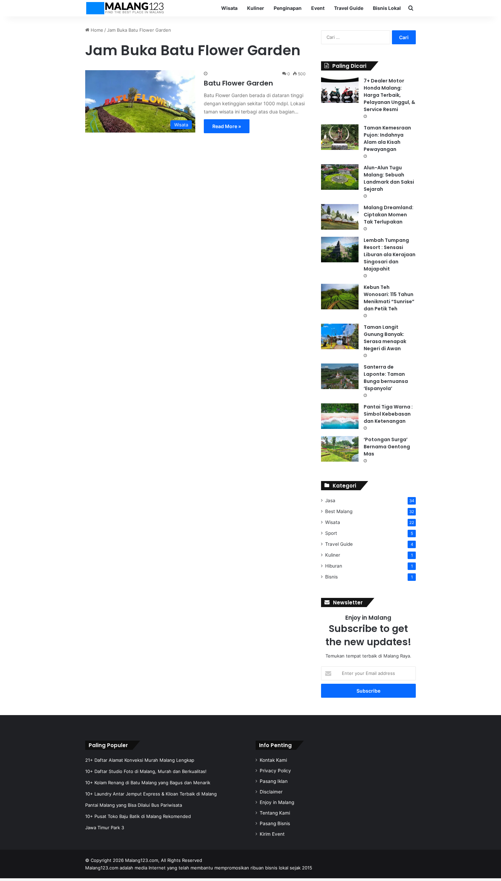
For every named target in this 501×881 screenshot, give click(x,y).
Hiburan (333, 566)
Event (317, 8)
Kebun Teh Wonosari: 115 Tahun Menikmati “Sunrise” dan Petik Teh (389, 298)
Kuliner (255, 8)
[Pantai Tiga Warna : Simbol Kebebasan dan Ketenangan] (340, 416)
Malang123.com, (143, 860)
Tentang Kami (275, 813)
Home (96, 30)
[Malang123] (124, 8)
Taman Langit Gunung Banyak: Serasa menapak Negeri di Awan (385, 338)
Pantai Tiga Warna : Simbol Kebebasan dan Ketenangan (388, 413)
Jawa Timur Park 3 (104, 827)
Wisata (229, 8)
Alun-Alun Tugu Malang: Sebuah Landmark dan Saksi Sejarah (389, 178)
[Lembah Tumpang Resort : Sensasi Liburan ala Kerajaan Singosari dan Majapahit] (340, 249)
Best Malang (338, 511)
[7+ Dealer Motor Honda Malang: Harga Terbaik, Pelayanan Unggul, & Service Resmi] (340, 90)
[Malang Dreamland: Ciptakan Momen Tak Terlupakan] (340, 217)
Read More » (226, 126)
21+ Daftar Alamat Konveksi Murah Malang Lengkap (139, 760)
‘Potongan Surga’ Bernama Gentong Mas (387, 446)
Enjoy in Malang (277, 802)
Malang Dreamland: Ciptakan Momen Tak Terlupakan (388, 214)
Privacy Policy (275, 770)
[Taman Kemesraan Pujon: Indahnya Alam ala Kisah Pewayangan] (340, 137)
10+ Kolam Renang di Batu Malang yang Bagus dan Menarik (147, 782)
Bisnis (331, 576)
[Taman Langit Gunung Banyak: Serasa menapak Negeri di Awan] (340, 336)
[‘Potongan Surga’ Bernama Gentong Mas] (340, 449)
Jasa (330, 500)
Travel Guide (348, 8)
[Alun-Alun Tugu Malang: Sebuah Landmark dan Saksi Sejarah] (340, 177)
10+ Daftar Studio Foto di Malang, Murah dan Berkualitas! (146, 771)
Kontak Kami (273, 760)
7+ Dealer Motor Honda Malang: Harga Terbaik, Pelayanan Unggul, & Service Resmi (389, 95)
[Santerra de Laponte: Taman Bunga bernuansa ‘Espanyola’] (340, 376)
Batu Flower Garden (238, 83)
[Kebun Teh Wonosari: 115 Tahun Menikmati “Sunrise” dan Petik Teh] (340, 296)
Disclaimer (271, 791)
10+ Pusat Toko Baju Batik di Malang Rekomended (138, 816)
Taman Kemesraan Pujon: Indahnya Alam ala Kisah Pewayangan (387, 138)
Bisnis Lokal (387, 8)
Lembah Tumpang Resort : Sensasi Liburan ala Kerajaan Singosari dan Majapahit (389, 254)
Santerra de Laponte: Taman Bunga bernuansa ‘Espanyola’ (386, 378)
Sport (331, 533)
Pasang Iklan (274, 781)
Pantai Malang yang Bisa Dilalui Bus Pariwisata (133, 805)
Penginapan (288, 8)
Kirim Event (272, 834)
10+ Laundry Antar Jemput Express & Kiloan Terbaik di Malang (151, 794)
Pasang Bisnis (275, 823)
